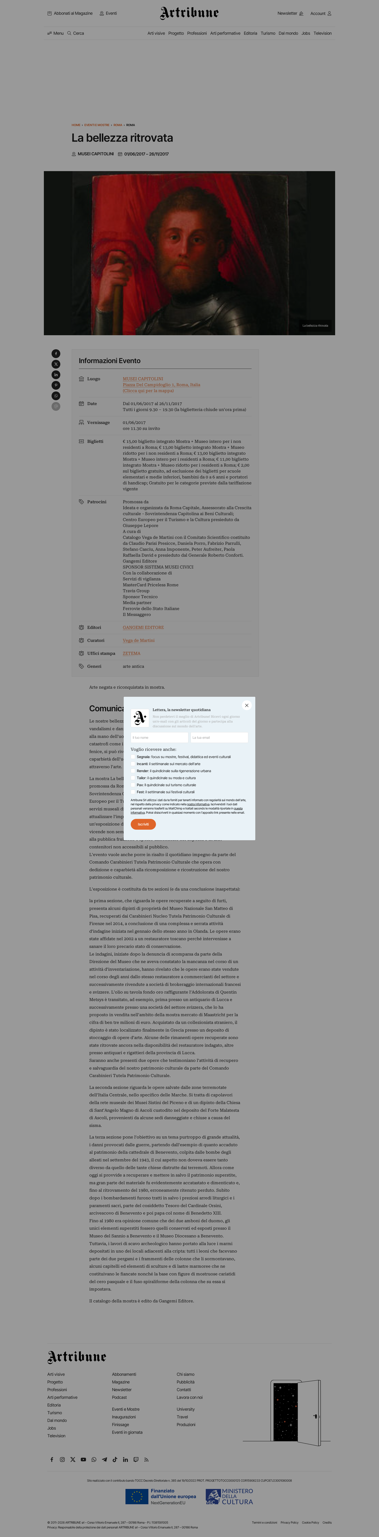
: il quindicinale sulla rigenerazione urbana (174, 771)
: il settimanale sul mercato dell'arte (168, 764)
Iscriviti (143, 824)
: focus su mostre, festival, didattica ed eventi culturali (184, 757)
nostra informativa (198, 804)
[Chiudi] (247, 705)
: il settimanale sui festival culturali (166, 792)
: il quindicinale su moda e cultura (166, 778)
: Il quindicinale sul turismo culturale (166, 785)
